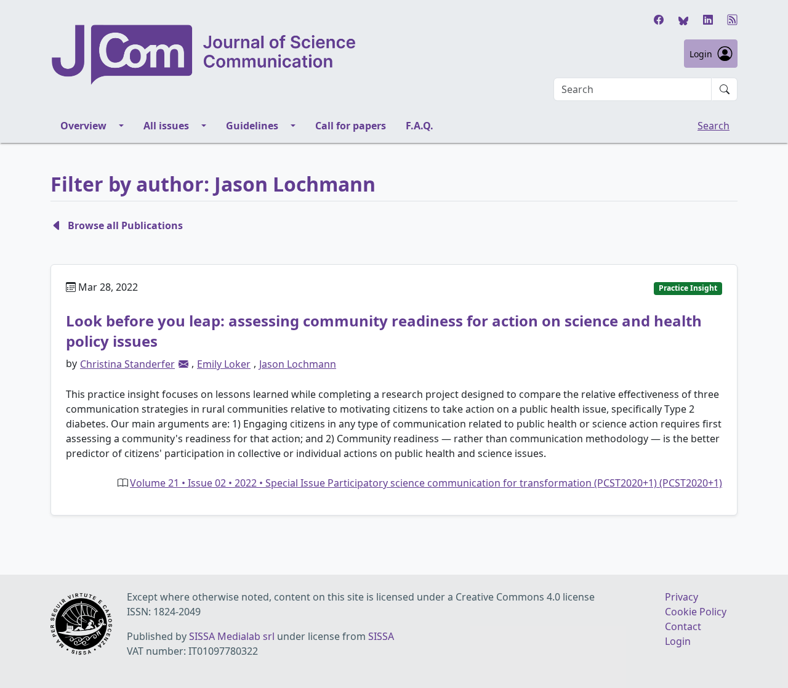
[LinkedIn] (708, 19)
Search (714, 125)
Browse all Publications (125, 225)
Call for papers (350, 125)
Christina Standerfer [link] (127, 364)
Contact (683, 626)
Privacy (681, 597)
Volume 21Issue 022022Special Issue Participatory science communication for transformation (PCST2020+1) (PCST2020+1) (426, 483)
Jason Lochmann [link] (297, 364)
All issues (166, 125)
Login (701, 54)
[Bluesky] (683, 19)
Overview (83, 125)
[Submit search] (725, 89)
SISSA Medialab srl (232, 636)
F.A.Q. (419, 125)
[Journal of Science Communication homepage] (204, 55)
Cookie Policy (695, 611)
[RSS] (733, 19)
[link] (183, 364)
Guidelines (252, 125)
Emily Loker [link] (224, 364)
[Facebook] (659, 19)
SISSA (381, 636)
